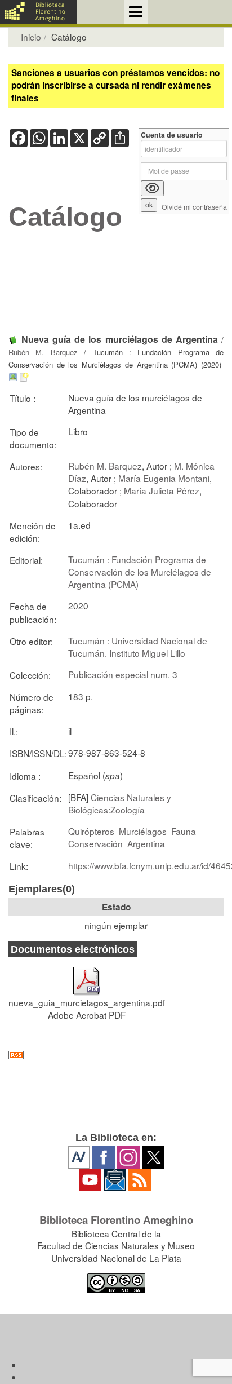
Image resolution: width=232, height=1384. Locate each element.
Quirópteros (91, 831)
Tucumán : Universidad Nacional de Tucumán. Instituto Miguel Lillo (137, 646)
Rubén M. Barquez (43, 352)
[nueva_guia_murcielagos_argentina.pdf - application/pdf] (86, 975)
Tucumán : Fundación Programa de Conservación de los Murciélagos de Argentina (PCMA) (139, 571)
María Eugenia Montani (163, 478)
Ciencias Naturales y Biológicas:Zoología (119, 803)
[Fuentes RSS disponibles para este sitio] (116, 1055)
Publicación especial (108, 674)
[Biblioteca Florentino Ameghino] (38, 12)
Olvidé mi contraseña (194, 207)
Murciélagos (143, 831)
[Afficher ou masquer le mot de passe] (152, 188)
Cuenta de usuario (172, 135)
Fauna (183, 831)
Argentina (146, 843)
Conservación (95, 843)
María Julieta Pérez (161, 490)
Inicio (31, 36)
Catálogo (65, 217)
